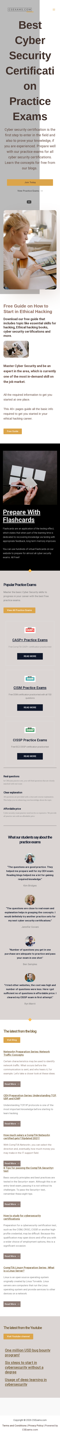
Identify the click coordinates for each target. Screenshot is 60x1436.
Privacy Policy (35, 1425)
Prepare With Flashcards (21, 516)
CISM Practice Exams (30, 688)
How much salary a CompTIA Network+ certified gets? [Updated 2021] (26, 1137)
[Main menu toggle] (54, 9)
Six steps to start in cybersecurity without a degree (24, 1367)
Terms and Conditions (14, 1425)
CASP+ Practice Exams (30, 640)
